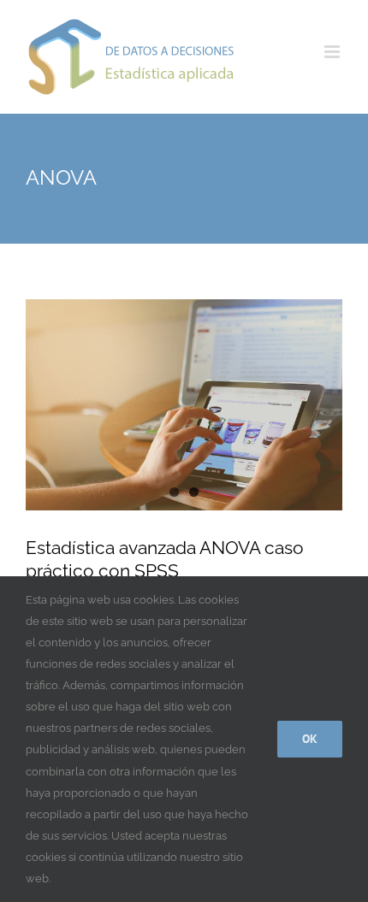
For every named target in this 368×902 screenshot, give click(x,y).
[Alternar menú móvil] (333, 52)
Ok (310, 738)
